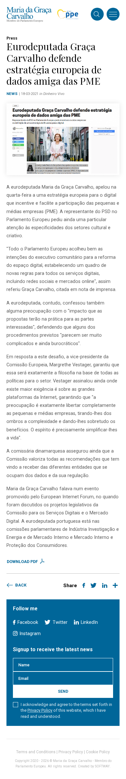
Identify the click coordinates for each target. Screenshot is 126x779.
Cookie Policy (98, 752)
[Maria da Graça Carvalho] (29, 14)
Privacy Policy (39, 710)
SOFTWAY (102, 766)
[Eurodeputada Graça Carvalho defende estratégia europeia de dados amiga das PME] (63, 139)
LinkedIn (88, 622)
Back (20, 585)
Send (63, 691)
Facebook (27, 622)
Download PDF (23, 561)
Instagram (29, 633)
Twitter (59, 622)
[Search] (97, 15)
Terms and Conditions (36, 752)
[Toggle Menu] (113, 14)
